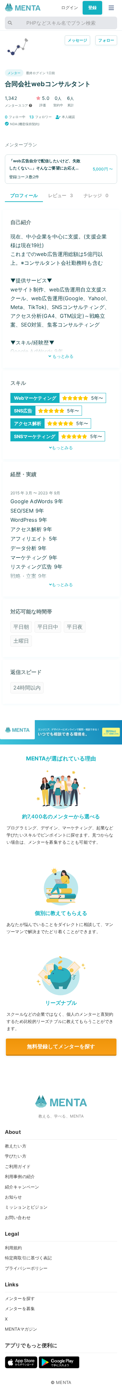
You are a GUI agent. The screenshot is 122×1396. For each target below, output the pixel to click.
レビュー (60, 195)
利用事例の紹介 (20, 1176)
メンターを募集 (20, 1308)
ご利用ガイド (18, 1166)
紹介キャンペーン (22, 1186)
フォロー (106, 40)
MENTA (63, 1382)
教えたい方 (15, 1145)
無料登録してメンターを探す (61, 1046)
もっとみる (62, 356)
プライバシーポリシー (26, 1268)
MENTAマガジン (21, 1329)
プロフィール (24, 195)
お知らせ (13, 1197)
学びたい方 (15, 1156)
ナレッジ (96, 195)
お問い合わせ (18, 1217)
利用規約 (13, 1247)
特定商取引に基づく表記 (28, 1257)
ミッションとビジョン (26, 1207)
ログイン (69, 7)
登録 (92, 7)
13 (31, 116)
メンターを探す (20, 1298)
